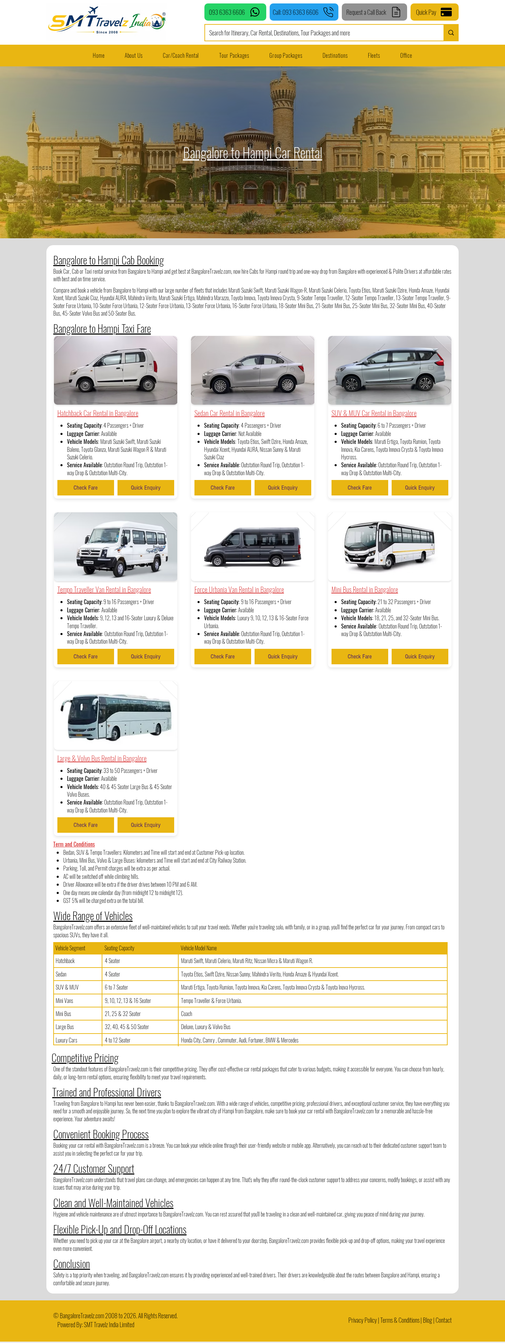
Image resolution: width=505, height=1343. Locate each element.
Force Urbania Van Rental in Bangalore (239, 589)
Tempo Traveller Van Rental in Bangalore (104, 589)
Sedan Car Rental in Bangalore (229, 413)
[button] (374, 55)
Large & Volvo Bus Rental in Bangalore (102, 758)
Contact (444, 1319)
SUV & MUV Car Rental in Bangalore (374, 413)
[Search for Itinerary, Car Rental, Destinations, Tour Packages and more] (451, 33)
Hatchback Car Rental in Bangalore (97, 413)
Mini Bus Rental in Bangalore (365, 589)
